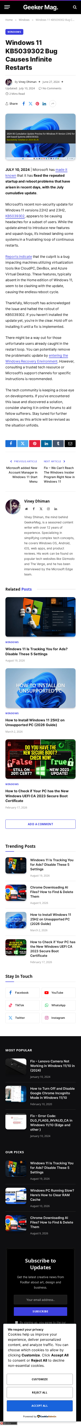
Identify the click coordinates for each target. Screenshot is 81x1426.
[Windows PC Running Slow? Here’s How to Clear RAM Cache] (15, 1196)
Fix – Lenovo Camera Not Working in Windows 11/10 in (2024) (52, 1065)
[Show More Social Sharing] (52, 103)
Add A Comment (40, 824)
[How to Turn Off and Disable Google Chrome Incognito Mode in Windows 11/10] (15, 1094)
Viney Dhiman (28, 82)
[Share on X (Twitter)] (30, 103)
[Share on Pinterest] (37, 103)
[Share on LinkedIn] (44, 103)
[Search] (74, 7)
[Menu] (7, 7)
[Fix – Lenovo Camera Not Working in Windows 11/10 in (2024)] (15, 1066)
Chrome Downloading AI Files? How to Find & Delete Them (51, 891)
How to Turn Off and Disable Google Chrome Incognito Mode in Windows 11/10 (52, 1093)
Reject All (39, 1392)
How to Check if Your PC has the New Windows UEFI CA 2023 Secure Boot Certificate (37, 796)
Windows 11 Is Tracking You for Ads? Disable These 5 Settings (51, 864)
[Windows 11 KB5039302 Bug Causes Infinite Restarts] (40, 137)
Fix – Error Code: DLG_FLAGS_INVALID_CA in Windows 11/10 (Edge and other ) (51, 1123)
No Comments (52, 88)
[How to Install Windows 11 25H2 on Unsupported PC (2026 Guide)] (40, 688)
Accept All (40, 1406)
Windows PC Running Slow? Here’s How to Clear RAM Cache (52, 1195)
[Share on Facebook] (23, 103)
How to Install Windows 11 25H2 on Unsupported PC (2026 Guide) (50, 919)
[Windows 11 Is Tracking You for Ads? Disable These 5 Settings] (40, 617)
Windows (14, 31)
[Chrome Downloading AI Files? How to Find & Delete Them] (15, 893)
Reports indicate (18, 257)
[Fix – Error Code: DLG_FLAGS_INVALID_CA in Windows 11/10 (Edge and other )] (15, 1121)
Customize (40, 1379)
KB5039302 (15, 216)
